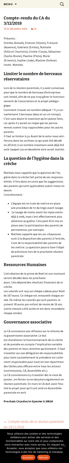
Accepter (28, 457)
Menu (8, 4)
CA (35, 28)
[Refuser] (64, 446)
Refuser (43, 457)
